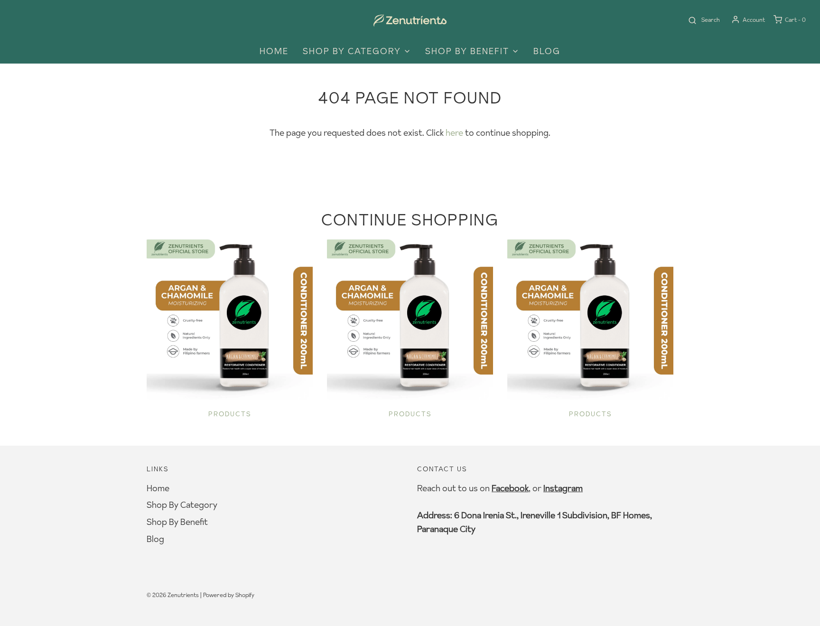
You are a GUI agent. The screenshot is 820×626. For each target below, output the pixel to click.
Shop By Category (182, 505)
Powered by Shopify (228, 595)
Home (274, 51)
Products (230, 414)
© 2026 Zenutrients (173, 595)
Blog (546, 51)
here (454, 133)
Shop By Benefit (177, 522)
